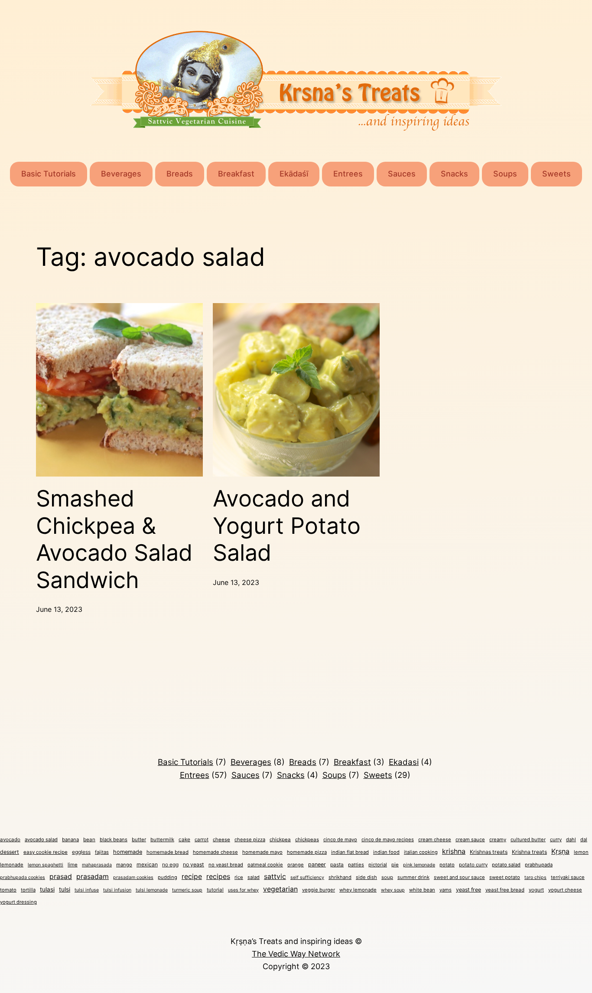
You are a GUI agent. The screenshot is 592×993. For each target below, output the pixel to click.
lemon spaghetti (45, 865)
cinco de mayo (340, 839)
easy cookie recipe (45, 852)
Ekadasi (410, 762)
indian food (386, 852)
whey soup (393, 890)
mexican (147, 864)
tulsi (64, 889)
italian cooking (421, 852)
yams (445, 890)
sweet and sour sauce (459, 877)
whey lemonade (358, 890)
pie (395, 865)
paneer (317, 864)
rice (238, 877)
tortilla (28, 890)
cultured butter (528, 839)
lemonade (11, 865)
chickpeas (307, 839)
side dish (366, 877)
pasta (337, 864)
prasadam (92, 876)
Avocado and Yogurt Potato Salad (287, 525)
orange (295, 865)
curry (556, 839)
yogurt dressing (18, 902)
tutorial (215, 890)
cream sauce (470, 839)
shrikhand (340, 877)
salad (253, 877)
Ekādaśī (294, 173)
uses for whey (243, 890)
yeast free (468, 889)
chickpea (280, 839)
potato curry (473, 865)
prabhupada (539, 865)
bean (89, 839)
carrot (201, 839)
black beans (113, 839)
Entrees (348, 173)
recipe (192, 876)
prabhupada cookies (22, 877)
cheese (221, 839)
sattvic (275, 876)
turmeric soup (187, 890)
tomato (8, 890)
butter (139, 839)
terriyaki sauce (568, 877)
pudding (167, 877)
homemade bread (167, 852)
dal (583, 839)
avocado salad (41, 839)
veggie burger (318, 890)
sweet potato (504, 877)
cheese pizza (249, 839)
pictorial (377, 865)
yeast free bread (504, 890)
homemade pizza (307, 852)
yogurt (536, 890)
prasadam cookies (133, 877)
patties (356, 865)
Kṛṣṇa (560, 851)
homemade (127, 852)
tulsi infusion (117, 890)
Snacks (454, 173)
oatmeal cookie (265, 865)
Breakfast (236, 173)
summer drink (413, 877)
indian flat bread (350, 852)
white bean (422, 890)
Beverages (121, 173)
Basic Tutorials (48, 173)
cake (184, 839)
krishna (453, 851)
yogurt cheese (565, 890)
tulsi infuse (87, 890)
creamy (497, 839)
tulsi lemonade (152, 890)
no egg (170, 864)
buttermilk (162, 839)
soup (387, 877)
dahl (571, 839)
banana (70, 839)
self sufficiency (307, 877)
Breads (179, 173)
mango (124, 865)
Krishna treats (529, 852)
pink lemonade (419, 865)
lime (73, 865)
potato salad (506, 865)
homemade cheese (215, 852)
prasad (60, 876)
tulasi (47, 889)
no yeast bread (225, 865)
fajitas (102, 852)
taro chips (535, 877)
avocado (10, 839)
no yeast (193, 864)
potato (447, 865)
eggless (81, 852)
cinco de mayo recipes (387, 839)
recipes (218, 876)
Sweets (556, 173)
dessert (9, 852)
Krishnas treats (488, 852)
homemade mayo (262, 852)
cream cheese (434, 839)
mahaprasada (97, 865)
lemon (581, 852)
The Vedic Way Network (296, 953)
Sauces (402, 173)
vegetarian (280, 889)
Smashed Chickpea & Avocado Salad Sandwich (114, 539)
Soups (505, 173)
